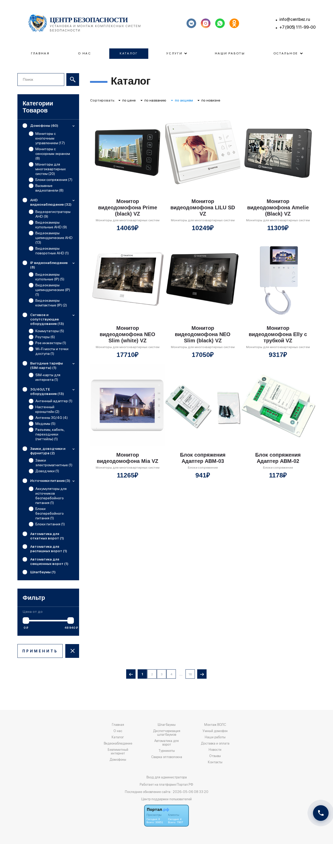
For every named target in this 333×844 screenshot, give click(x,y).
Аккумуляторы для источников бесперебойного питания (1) (51, 496)
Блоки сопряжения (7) (53, 180)
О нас (84, 53)
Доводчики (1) (47, 471)
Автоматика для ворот (166, 742)
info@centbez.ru (294, 19)
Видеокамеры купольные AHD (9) (51, 224)
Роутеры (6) (45, 337)
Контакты (215, 762)
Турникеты (166, 751)
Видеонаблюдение (118, 743)
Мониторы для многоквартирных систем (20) (50, 169)
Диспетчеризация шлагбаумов (166, 732)
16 (190, 674)
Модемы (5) (45, 423)
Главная (40, 53)
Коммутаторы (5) (49, 331)
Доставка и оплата (215, 743)
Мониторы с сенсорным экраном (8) (52, 153)
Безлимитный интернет (118, 751)
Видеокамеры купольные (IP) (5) (49, 276)
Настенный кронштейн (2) (47, 409)
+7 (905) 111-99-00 (297, 27)
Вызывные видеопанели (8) (49, 188)
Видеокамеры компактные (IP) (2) (51, 302)
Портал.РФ (185, 784)
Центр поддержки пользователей (166, 799)
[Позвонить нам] (321, 813)
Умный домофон (215, 731)
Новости (215, 750)
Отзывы (215, 756)
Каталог (129, 53)
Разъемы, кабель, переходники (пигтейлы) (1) (50, 434)
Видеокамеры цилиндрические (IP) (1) (52, 290)
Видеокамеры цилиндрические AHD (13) (54, 237)
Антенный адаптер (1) (53, 401)
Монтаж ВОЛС (215, 725)
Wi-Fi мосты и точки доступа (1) (51, 351)
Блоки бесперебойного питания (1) (49, 513)
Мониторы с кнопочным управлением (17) (50, 138)
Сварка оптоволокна (166, 757)
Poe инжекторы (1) (50, 343)
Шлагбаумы (167, 725)
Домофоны (118, 759)
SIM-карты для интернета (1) (47, 377)
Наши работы (230, 53)
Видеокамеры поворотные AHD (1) (52, 250)
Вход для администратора (166, 777)
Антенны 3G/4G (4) (51, 417)
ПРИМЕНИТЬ (40, 651)
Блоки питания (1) (50, 524)
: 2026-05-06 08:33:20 (189, 792)
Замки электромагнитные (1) (53, 462)
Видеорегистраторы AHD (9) (53, 214)
